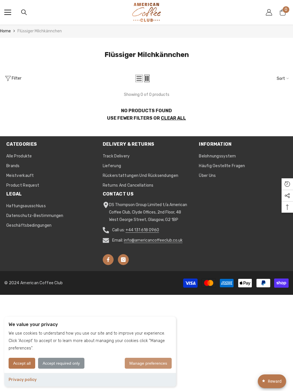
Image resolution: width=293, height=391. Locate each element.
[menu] (7, 12)
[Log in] (269, 12)
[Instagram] (123, 259)
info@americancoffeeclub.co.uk (153, 240)
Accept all (22, 363)
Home (5, 31)
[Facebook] (108, 259)
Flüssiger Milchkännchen (39, 31)
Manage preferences (148, 363)
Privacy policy (23, 379)
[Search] (24, 12)
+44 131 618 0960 (142, 230)
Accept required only (61, 363)
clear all (173, 118)
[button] (139, 78)
